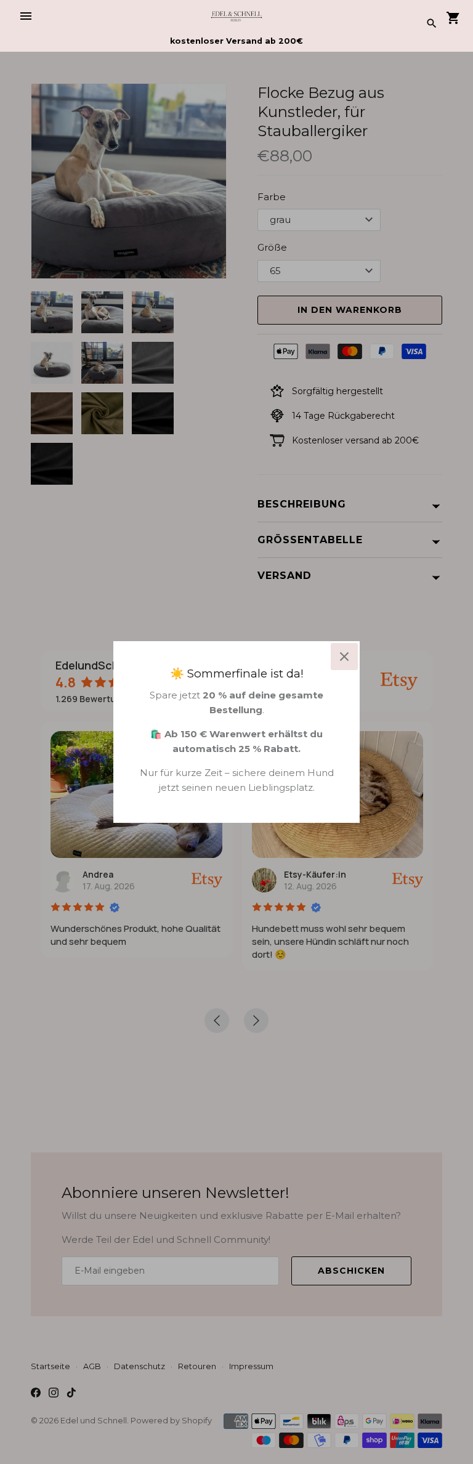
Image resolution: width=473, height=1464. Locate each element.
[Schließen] (344, 656)
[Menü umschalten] (25, 16)
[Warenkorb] (453, 18)
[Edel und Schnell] (236, 15)
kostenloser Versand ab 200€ (236, 41)
